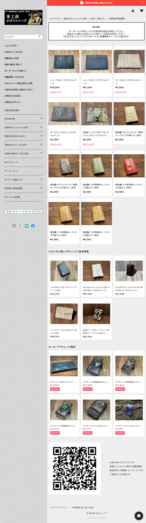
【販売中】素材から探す (15, 136)
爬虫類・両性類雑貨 (14, 188)
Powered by (93, 518)
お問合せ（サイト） (13, 102)
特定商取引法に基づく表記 (83, 507)
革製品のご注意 (12, 58)
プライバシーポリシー (59, 507)
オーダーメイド (11, 171)
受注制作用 (10, 119)
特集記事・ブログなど (14, 77)
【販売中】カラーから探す (16, 145)
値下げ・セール (11, 162)
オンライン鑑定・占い (14, 179)
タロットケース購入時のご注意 (19, 83)
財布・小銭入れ (98, 18)
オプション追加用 (12, 197)
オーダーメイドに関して (15, 71)
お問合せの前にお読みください (19, 89)
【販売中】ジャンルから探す (76, 18)
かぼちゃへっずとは (13, 52)
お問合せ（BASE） (13, 96)
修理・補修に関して (13, 64)
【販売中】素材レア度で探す (17, 153)
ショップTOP (54, 18)
